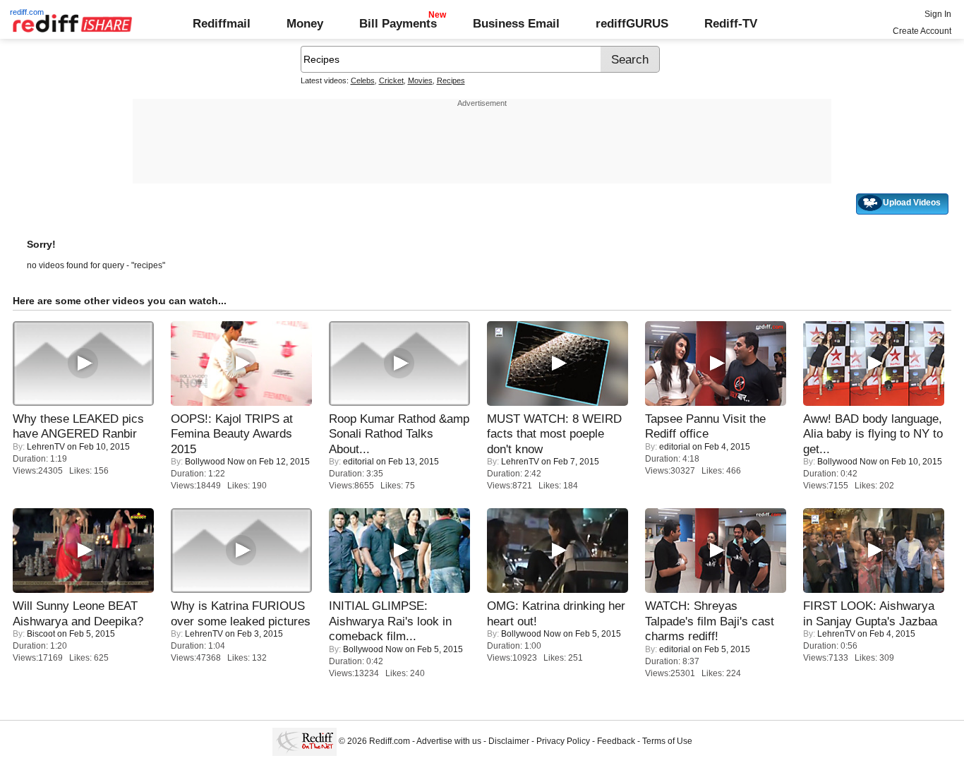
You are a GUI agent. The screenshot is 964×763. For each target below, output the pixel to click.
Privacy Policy (563, 741)
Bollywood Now (215, 462)
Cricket (391, 80)
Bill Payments (398, 23)
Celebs (363, 80)
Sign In (937, 14)
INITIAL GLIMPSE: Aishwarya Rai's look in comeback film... (390, 620)
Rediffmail (222, 23)
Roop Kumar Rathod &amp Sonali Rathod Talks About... (399, 433)
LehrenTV (46, 447)
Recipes (451, 80)
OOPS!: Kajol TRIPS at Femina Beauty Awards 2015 (232, 433)
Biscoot (41, 634)
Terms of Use (667, 741)
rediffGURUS (632, 23)
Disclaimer (508, 741)
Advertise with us (448, 741)
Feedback (616, 741)
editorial (358, 462)
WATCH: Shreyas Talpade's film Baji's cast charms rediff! (709, 620)
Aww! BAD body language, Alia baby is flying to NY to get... (873, 433)
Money (305, 23)
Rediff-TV (730, 23)
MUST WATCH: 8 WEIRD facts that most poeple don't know (554, 433)
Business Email (516, 23)
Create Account (922, 31)
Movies (420, 80)
